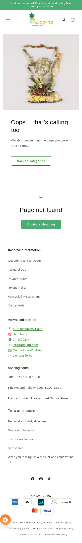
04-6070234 (21, 339)
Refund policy (64, 522)
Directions (20, 334)
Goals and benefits (21, 430)
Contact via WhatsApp (28, 350)
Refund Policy (17, 287)
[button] (8, 19)
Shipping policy (64, 528)
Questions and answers (24, 260)
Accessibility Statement (24, 296)
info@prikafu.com (25, 344)
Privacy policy (21, 528)
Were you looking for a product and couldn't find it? (41, 459)
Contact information (30, 534)
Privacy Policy (17, 278)
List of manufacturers (22, 439)
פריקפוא (24, 522)
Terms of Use (17, 269)
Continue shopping (41, 224)
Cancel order (17, 305)
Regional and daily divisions (27, 421)
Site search (16, 448)
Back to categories (31, 161)
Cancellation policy (56, 534)
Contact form (22, 355)
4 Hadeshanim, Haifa (27, 328)
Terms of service (42, 528)
